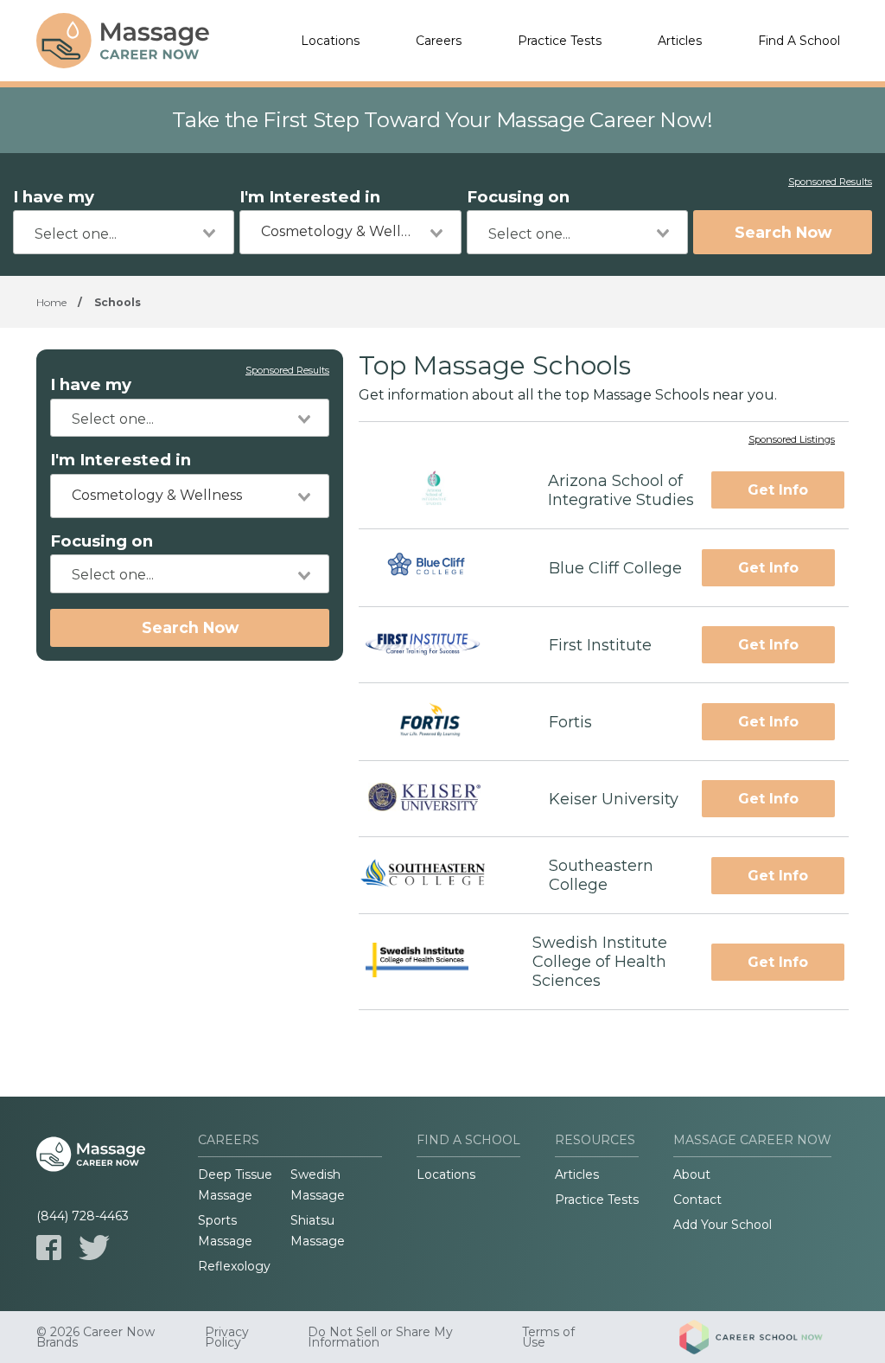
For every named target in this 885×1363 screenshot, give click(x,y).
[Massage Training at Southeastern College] (438, 875)
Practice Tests (560, 40)
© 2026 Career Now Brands (95, 1337)
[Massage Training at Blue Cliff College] (437, 567)
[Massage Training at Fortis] (438, 721)
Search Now (783, 232)
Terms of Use (548, 1337)
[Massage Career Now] (122, 40)
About (691, 1174)
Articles (680, 40)
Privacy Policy (227, 1337)
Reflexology (234, 1266)
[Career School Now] (764, 1337)
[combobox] (123, 232)
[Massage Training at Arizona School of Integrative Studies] (438, 489)
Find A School (799, 40)
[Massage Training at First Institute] (438, 645)
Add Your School (722, 1224)
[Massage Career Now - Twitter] (94, 1247)
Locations (330, 40)
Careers (439, 40)
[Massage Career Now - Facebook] (48, 1247)
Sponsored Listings (791, 440)
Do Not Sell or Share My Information (380, 1337)
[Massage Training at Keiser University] (438, 799)
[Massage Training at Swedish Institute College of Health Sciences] (430, 962)
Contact (697, 1199)
